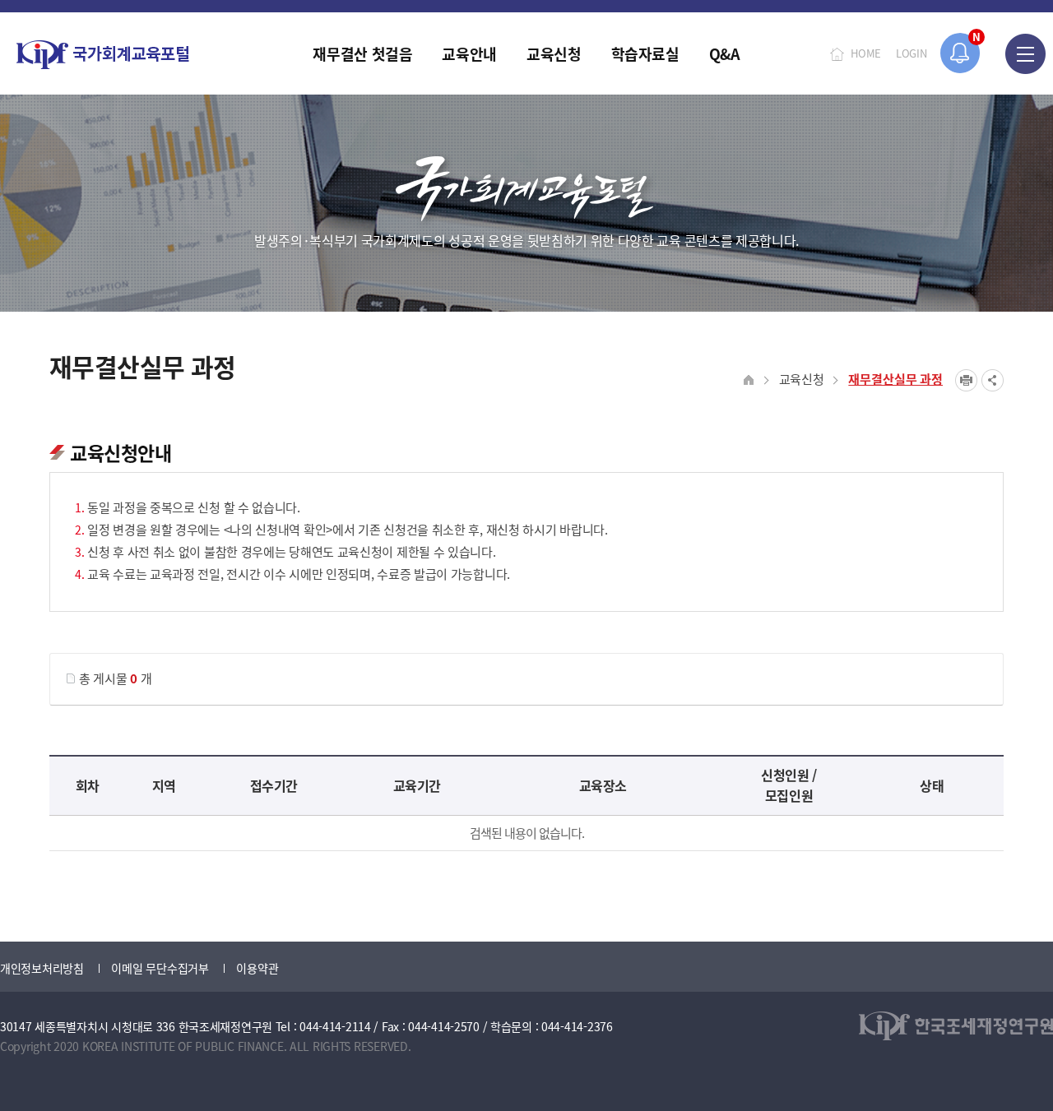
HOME (866, 53)
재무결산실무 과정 (895, 378)
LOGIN (911, 53)
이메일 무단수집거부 (159, 968)
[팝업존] (960, 53)
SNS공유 (992, 380)
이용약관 (257, 968)
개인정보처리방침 (42, 968)
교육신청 (801, 378)
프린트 (966, 380)
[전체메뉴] (1025, 53)
